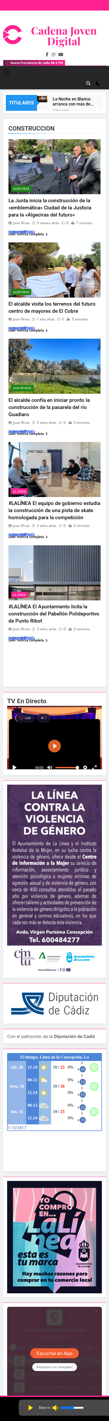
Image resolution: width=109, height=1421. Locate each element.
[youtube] (61, 55)
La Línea (19, 491)
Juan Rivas (21, 223)
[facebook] (47, 55)
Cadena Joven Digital (64, 35)
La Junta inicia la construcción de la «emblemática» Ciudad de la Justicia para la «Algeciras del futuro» (49, 207)
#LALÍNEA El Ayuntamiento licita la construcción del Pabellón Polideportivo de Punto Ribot (53, 614)
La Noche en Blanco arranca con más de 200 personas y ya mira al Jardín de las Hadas (72, 101)
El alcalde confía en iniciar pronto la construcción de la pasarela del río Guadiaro (49, 407)
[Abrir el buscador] (88, 83)
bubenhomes (20, 231)
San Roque (22, 388)
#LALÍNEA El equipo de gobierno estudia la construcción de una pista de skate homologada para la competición (54, 510)
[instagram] (53, 55)
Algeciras (21, 188)
